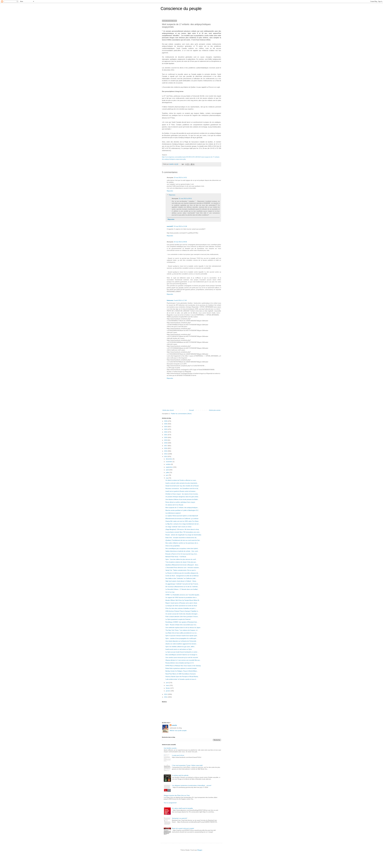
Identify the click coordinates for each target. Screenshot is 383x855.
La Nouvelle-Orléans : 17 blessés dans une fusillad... (182, 589)
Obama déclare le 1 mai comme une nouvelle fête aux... (183, 660)
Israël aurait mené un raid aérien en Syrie (178, 649)
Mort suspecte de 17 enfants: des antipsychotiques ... (182, 507)
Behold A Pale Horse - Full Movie (175, 556)
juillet (167, 472)
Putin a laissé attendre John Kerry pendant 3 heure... (182, 616)
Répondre (170, 191)
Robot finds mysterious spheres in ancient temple (181, 668)
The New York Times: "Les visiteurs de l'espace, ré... (182, 630)
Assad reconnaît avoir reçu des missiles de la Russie (182, 486)
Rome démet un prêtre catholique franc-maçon (180, 502)
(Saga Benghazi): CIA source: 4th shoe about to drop (182, 529)
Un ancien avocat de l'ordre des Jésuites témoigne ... (182, 614)
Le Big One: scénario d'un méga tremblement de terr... (182, 524)
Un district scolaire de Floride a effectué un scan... (181, 480)
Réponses (172, 195)
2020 (166, 437)
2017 (166, 445)
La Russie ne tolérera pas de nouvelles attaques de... (182, 573)
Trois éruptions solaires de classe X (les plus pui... (181, 562)
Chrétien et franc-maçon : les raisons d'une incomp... (182, 494)
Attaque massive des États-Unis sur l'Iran (177, 795)
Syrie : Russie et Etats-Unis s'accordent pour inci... (181, 625)
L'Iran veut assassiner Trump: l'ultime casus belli (187, 765)
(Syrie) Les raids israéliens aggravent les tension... (181, 644)
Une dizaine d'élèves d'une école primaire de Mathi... (182, 499)
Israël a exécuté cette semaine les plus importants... (181, 483)
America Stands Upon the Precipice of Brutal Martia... (182, 676)
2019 (166, 440)
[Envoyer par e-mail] (186, 164)
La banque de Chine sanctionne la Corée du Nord (181, 605)
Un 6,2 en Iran (170, 592)
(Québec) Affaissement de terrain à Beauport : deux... (182, 565)
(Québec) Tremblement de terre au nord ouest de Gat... (183, 540)
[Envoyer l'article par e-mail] (182, 164)
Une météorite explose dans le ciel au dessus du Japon (182, 627)
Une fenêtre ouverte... (171, 748)
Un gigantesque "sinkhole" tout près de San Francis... (182, 584)
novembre (169, 461)
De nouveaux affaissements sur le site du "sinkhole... (182, 586)
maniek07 (170, 226)
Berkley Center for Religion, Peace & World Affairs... (181, 671)
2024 (166, 426)
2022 (166, 432)
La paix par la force (178, 755)
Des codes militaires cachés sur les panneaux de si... (182, 543)
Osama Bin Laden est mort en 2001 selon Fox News (181, 521)
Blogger (199, 850)
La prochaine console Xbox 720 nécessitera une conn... (183, 532)
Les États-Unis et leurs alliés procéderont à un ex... (181, 633)
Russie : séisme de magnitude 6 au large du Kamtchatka (183, 535)
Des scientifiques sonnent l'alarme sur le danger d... (181, 654)
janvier (168, 691)
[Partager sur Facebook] (192, 164)
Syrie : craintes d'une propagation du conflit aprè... (181, 638)
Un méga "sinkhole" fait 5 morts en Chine (178, 526)
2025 (166, 424)
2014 (166, 454)
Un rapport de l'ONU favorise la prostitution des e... (181, 597)
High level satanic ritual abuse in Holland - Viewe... (181, 581)
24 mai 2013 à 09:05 (180, 242)
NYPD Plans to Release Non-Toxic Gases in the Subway (183, 665)
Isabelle (174, 725)
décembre (169, 459)
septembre (169, 467)
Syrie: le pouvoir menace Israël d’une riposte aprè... (181, 635)
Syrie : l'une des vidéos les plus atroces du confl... (181, 559)
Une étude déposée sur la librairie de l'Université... (181, 641)
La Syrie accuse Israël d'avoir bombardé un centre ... (182, 652)
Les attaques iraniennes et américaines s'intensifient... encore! (191, 785)
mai (167, 478)
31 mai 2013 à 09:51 (185, 198)
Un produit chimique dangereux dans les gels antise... (182, 496)
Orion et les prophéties (172, 546)
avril (167, 682)
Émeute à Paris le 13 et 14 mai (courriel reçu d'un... (181, 554)
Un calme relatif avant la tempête (182, 808)
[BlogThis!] (188, 164)
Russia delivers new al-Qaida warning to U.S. (179, 663)
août (167, 470)
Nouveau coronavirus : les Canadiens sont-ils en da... (182, 488)
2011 (166, 697)
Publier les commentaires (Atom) (181, 413)
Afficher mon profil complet (178, 730)
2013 (166, 456)
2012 (166, 694)
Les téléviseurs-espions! (173, 513)
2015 (166, 451)
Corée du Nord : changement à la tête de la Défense (182, 575)
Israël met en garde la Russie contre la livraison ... (181, 491)
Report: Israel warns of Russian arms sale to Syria (181, 603)
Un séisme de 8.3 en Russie (174, 505)
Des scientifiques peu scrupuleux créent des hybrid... (182, 548)
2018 (166, 443)
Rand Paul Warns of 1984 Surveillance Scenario (180, 674)
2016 (166, 448)
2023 (166, 429)
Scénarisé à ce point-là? (179, 818)
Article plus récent (168, 410)
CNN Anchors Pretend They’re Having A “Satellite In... (182, 611)
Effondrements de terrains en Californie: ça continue (181, 518)
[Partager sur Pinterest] (194, 164)
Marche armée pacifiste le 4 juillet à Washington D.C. (182, 510)
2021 (166, 434)
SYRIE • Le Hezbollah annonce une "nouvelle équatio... (182, 595)
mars (167, 685)
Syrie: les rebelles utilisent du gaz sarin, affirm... (180, 646)
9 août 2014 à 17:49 (180, 300)
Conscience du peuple (181, 8)
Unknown (170, 300)
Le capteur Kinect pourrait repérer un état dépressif (181, 515)
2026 (166, 421)
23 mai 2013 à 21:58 (180, 226)
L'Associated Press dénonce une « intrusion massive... (182, 567)
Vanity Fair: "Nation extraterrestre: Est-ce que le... (181, 570)
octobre (168, 464)
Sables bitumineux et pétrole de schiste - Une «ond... (182, 551)
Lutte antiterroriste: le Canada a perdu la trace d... (181, 679)
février (168, 688)
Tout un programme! (170, 802)
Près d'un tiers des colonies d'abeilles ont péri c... (181, 608)
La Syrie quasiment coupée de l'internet (178, 619)
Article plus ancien (215, 410)
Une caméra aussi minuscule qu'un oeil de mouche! (181, 657)
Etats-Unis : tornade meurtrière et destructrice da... (181, 537)
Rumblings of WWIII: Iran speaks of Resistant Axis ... (181, 622)
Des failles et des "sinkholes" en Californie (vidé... (181, 578)
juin (167, 475)
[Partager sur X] (190, 164)
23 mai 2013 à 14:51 (180, 177)
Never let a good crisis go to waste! (183, 828)
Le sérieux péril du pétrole (180, 775)
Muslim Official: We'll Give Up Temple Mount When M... (182, 600)
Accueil (191, 410)
